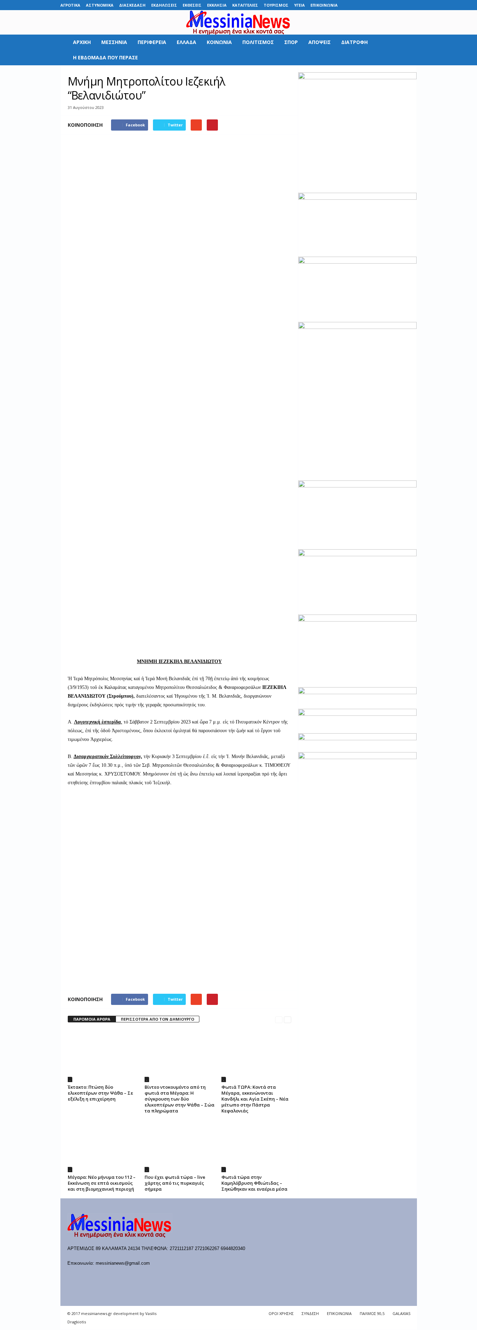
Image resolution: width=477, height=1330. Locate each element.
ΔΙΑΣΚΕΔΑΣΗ (132, 5)
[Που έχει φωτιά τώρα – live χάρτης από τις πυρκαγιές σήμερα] (179, 1146)
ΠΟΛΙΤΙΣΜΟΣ (258, 42)
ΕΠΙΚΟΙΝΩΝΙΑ (324, 5)
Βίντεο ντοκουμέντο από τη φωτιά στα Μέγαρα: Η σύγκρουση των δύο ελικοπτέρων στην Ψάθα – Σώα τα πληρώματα (179, 1099)
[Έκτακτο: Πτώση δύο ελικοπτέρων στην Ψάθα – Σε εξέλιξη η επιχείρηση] (103, 1056)
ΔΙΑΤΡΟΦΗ (354, 42)
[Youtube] (412, 5)
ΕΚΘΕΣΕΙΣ (192, 5)
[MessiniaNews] (238, 22)
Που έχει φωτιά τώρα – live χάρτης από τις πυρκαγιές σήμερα (175, 1183)
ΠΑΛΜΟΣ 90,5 (372, 1313)
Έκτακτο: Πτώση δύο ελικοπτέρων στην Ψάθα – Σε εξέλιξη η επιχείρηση (100, 1093)
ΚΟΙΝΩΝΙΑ (219, 42)
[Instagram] (390, 5)
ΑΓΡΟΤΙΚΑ (70, 5)
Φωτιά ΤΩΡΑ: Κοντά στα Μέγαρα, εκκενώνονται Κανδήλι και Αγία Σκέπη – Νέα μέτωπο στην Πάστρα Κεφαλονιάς (254, 1099)
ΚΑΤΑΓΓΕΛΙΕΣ (245, 5)
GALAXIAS (401, 1313)
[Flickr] (368, 5)
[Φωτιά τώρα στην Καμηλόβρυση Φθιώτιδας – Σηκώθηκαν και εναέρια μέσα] (256, 1146)
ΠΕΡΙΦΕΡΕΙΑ (152, 42)
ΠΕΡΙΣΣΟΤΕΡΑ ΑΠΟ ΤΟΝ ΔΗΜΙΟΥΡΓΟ (157, 1019)
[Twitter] (401, 5)
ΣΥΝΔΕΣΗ (310, 1313)
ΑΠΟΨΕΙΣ (319, 42)
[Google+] (379, 5)
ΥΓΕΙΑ (299, 5)
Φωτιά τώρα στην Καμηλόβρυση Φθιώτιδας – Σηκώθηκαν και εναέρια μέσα (254, 1183)
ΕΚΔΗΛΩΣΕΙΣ (164, 5)
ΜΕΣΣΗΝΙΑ (114, 42)
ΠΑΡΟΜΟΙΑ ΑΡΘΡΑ (91, 1019)
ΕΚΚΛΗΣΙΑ (217, 5)
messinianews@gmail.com (123, 1263)
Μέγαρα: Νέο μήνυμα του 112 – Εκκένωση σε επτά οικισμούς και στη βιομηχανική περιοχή (101, 1183)
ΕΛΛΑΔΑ (186, 42)
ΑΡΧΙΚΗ (82, 42)
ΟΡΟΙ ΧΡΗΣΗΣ (281, 1313)
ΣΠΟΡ (291, 42)
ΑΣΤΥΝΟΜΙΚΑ (99, 5)
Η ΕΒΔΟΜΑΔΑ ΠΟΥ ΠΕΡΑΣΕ (105, 57)
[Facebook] (357, 5)
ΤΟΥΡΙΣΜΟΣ (276, 5)
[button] (406, 50)
